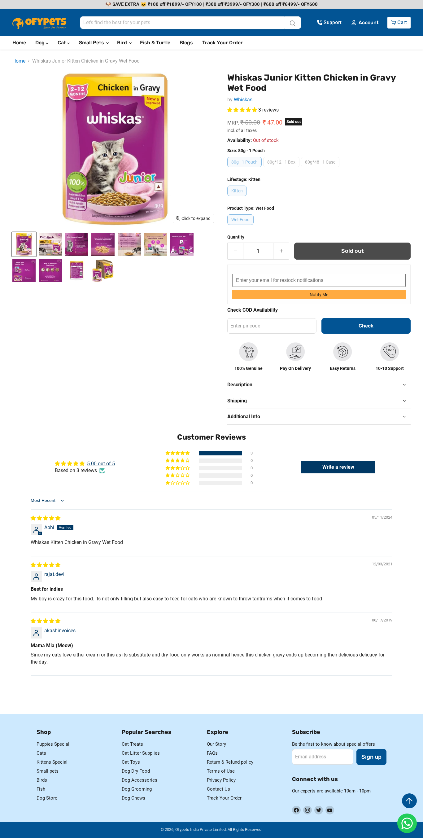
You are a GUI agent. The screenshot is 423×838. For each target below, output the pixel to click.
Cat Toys (131, 762)
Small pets (48, 771)
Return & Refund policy (230, 762)
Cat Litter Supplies (141, 753)
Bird (122, 43)
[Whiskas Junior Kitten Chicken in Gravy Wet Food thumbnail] (24, 244)
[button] (242, 110)
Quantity (235, 237)
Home (19, 43)
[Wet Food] (241, 226)
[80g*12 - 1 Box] (282, 169)
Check (366, 326)
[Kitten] (237, 197)
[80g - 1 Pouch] (245, 169)
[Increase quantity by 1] (281, 251)
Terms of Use (221, 771)
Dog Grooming (137, 789)
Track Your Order (222, 43)
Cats (41, 753)
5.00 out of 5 (101, 464)
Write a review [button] (338, 467)
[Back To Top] (409, 800)
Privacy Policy (221, 780)
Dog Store (47, 798)
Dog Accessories (139, 780)
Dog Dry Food (136, 771)
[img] (45, 518)
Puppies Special (53, 744)
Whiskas (243, 100)
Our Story (216, 744)
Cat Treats (132, 744)
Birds (42, 780)
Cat (62, 43)
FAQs (212, 753)
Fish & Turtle (155, 43)
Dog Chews (133, 798)
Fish (41, 789)
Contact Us (218, 789)
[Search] (292, 22)
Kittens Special (52, 762)
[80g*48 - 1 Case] (321, 169)
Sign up (371, 756)
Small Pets (92, 43)
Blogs (186, 43)
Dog (40, 43)
